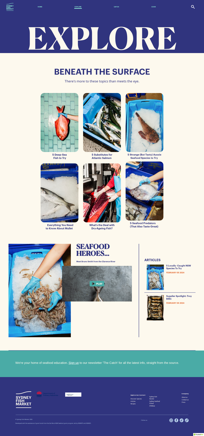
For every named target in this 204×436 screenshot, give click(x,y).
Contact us (185, 400)
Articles (133, 401)
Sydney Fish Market (153, 398)
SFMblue (152, 406)
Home (40, 7)
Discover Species (136, 399)
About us (184, 397)
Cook (153, 7)
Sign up (74, 362)
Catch (116, 7)
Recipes (133, 404)
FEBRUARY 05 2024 (175, 273)
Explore (78, 7)
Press (183, 402)
